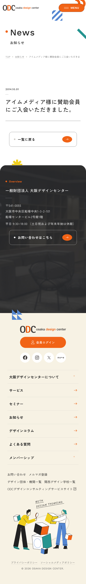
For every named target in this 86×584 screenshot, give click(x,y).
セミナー (16, 403)
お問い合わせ (16, 474)
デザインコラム (21, 430)
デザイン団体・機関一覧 (24, 482)
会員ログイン (45, 342)
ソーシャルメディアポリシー (57, 562)
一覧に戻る (26, 139)
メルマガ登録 (38, 474)
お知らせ (19, 56)
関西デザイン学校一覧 (59, 482)
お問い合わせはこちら (35, 237)
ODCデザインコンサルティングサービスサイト (40, 489)
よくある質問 (20, 444)
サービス (16, 390)
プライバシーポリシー (24, 562)
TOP (7, 56)
